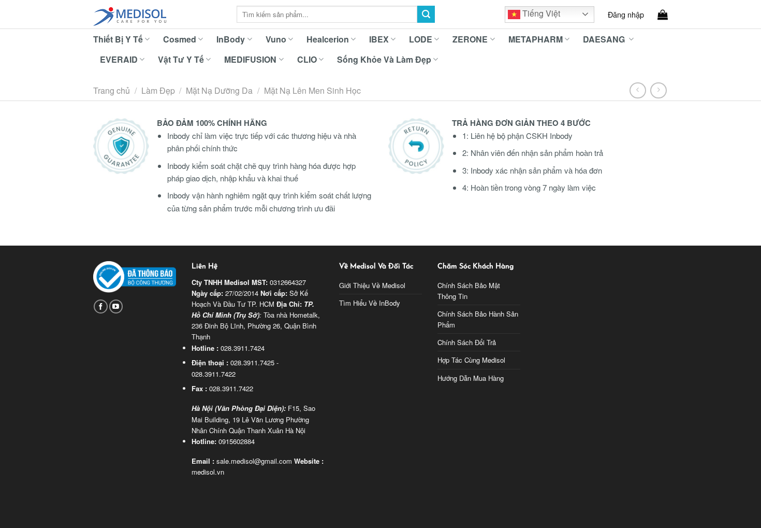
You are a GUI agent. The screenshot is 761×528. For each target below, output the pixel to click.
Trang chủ (111, 90)
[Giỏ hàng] (662, 14)
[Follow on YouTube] (116, 306)
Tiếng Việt (540, 13)
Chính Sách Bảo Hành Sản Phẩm (477, 319)
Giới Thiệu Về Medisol (372, 285)
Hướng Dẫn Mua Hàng (470, 378)
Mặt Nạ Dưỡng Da (219, 90)
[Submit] (426, 14)
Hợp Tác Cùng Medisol (471, 360)
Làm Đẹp (158, 90)
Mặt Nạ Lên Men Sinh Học (312, 90)
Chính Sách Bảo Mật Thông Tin (468, 290)
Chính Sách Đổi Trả (466, 342)
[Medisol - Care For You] (157, 14)
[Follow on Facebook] (101, 306)
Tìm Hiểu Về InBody (369, 303)
